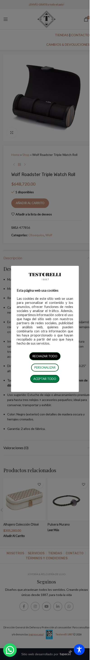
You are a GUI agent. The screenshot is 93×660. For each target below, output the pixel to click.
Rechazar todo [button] (45, 356)
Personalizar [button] (45, 367)
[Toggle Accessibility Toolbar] (79, 649)
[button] (10, 650)
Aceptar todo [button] (44, 379)
